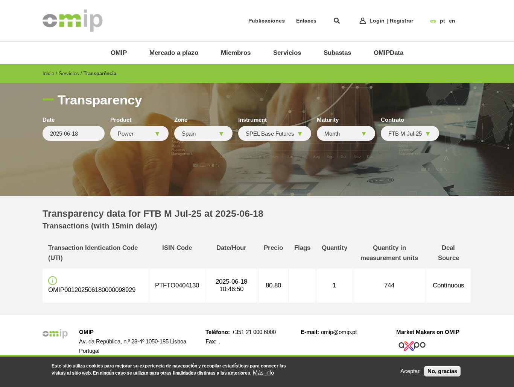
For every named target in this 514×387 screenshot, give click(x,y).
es (433, 21)
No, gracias (442, 371)
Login (377, 21)
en (452, 21)
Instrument (252, 120)
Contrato (392, 120)
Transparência (100, 73)
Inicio (48, 73)
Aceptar (410, 371)
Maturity (328, 120)
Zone (180, 120)
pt (442, 21)
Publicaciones (266, 21)
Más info (263, 372)
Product (120, 120)
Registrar (401, 21)
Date (49, 120)
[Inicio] (73, 20)
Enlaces (306, 21)
